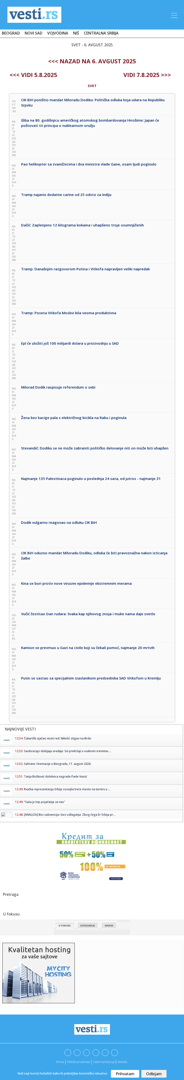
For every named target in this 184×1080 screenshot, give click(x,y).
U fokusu (65, 926)
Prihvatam (125, 1073)
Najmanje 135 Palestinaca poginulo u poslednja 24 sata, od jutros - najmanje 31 (91, 478)
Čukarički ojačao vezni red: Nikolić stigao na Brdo (57, 738)
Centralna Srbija (101, 33)
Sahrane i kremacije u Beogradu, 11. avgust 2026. (57, 764)
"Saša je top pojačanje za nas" (44, 802)
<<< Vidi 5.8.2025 (33, 75)
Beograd (11, 33)
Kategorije (87, 926)
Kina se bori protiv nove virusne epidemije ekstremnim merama (76, 583)
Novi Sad (33, 33)
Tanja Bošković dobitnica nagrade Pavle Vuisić (55, 776)
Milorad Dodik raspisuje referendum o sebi (58, 387)
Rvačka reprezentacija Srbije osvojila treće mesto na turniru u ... (67, 789)
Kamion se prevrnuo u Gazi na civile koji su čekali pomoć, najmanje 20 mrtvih (88, 647)
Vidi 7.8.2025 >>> (147, 75)
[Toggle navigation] (173, 14)
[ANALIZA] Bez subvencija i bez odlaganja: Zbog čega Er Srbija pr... (69, 815)
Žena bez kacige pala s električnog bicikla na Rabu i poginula (73, 417)
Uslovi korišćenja (104, 1062)
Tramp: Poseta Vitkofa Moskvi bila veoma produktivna (68, 312)
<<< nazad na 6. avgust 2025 (92, 61)
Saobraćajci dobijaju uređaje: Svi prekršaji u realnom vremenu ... (67, 751)
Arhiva (109, 926)
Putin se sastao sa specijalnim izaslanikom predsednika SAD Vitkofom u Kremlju (91, 678)
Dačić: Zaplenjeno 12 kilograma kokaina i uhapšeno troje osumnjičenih (82, 225)
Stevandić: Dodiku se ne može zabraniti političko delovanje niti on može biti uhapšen (94, 448)
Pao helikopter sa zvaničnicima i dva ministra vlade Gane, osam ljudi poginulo (88, 164)
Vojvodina (57, 33)
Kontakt (122, 1062)
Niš (76, 33)
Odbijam (154, 1073)
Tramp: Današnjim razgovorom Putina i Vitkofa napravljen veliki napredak (85, 268)
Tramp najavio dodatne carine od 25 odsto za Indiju (66, 194)
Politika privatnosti (78, 1062)
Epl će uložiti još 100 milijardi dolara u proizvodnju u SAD (70, 343)
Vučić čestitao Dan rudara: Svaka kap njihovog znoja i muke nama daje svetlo (88, 613)
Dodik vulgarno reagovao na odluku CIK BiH (59, 522)
